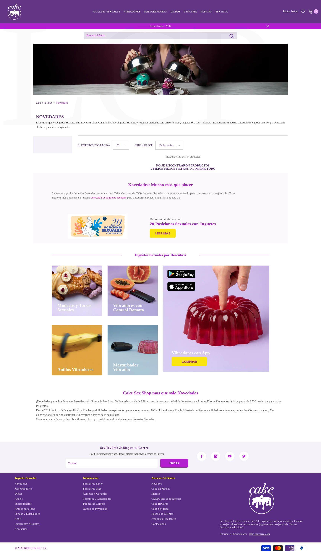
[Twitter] (244, 456)
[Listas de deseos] (303, 11)
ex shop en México (231, 521)
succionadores (250, 524)
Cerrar (267, 26)
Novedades (62, 102)
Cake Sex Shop (44, 102)
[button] (121, 145)
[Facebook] (201, 456)
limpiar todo (203, 168)
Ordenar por (143, 145)
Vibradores (236, 524)
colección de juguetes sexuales (109, 197)
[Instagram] (215, 456)
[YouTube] (229, 456)
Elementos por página (94, 145)
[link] (97, 226)
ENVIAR (174, 463)
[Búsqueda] (232, 35)
